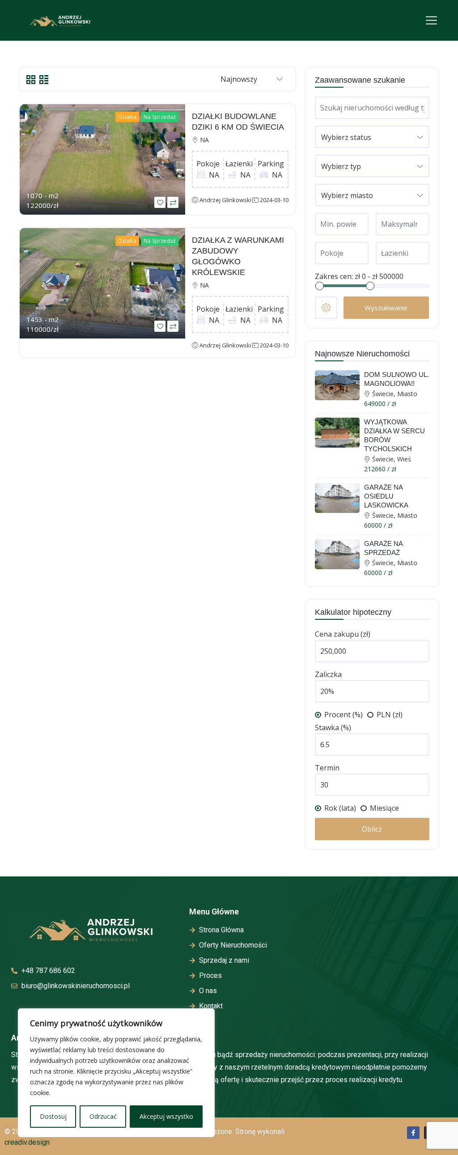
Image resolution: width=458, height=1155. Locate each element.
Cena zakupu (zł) (342, 634)
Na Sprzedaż (160, 117)
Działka (127, 117)
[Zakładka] (159, 202)
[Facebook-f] (413, 1132)
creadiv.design (27, 1142)
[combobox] (251, 79)
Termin (327, 768)
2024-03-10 (274, 200)
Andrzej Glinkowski (225, 200)
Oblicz (372, 829)
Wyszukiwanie (386, 307)
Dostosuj (53, 1116)
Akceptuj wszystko (166, 1116)
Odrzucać (103, 1116)
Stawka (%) (333, 727)
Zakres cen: (334, 276)
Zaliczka (328, 674)
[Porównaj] (172, 202)
